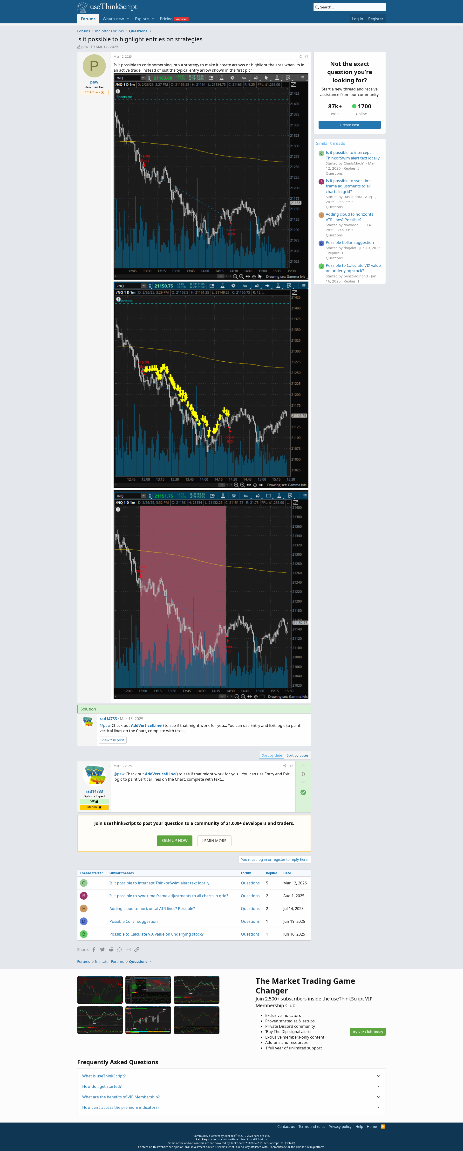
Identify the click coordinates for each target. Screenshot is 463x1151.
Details (290, 1143)
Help (359, 1126)
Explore (142, 18)
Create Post (349, 124)
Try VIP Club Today (367, 1031)
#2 (291, 766)
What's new (113, 18)
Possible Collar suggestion (133, 921)
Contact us (286, 1126)
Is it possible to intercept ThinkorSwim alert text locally (159, 883)
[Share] (300, 56)
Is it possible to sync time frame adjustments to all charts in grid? (168, 895)
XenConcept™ (239, 1143)
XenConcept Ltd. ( (275, 1143)
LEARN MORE (214, 840)
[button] (127, 18)
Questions (250, 883)
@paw (105, 725)
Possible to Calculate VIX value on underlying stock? (156, 934)
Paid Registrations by (231, 1139)
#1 (306, 56)
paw (84, 46)
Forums (88, 18)
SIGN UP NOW (175, 840)
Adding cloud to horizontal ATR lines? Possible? (152, 908)
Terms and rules (312, 1126)
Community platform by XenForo (231, 1135)
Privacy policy (340, 1126)
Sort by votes (297, 755)
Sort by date (272, 755)
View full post (113, 739)
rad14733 (108, 718)
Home (372, 1126)
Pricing (166, 18)
